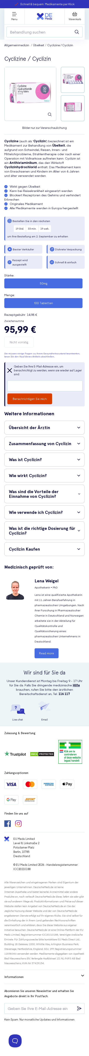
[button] (44, 427)
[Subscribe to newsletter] (79, 1008)
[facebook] (7, 824)
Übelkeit (38, 45)
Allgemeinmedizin (17, 45)
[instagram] (18, 824)
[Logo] (44, 16)
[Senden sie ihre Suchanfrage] (77, 32)
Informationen (14, 977)
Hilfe (76, 685)
